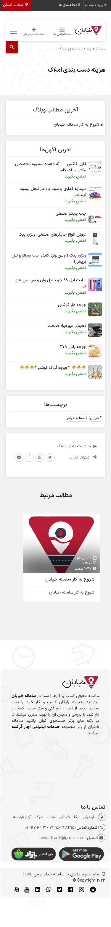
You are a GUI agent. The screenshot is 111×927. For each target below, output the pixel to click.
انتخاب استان (14, 5)
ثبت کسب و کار (33, 34)
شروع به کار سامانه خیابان (76, 124)
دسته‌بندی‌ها (62, 34)
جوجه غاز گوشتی (72, 305)
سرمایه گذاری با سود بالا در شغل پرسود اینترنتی (53, 192)
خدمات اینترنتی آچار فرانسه (36, 727)
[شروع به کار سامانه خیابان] (61, 543)
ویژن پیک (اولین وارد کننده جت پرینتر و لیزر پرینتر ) (49, 258)
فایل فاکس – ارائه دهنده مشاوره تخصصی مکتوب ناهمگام (50, 167)
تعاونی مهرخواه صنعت (67, 326)
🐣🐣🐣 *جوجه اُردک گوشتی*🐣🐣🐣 (52, 368)
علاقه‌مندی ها (68, 5)
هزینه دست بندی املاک (76, 70)
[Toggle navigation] (12, 34)
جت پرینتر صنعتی (71, 214)
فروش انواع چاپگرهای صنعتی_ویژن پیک (52, 234)
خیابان (94, 418)
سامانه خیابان (75, 418)
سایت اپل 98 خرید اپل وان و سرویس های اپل (50, 283)
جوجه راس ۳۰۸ (73, 347)
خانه (102, 49)
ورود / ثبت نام (94, 5)
